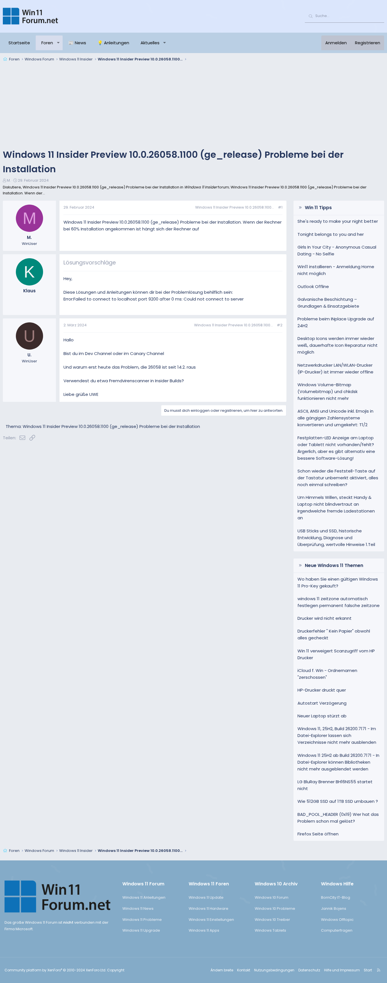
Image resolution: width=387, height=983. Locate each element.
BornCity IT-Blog (335, 897)
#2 (279, 325)
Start (368, 970)
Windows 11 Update (206, 897)
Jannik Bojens (333, 908)
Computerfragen (336, 930)
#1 (280, 207)
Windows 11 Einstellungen (211, 919)
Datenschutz (309, 970)
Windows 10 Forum (271, 897)
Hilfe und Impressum (342, 970)
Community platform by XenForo (55, 970)
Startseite (19, 43)
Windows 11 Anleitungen (143, 897)
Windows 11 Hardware (208, 908)
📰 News (77, 43)
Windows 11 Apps (204, 930)
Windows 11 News (138, 908)
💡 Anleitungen (113, 43)
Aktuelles (150, 43)
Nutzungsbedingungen (274, 970)
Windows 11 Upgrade (141, 930)
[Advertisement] (193, 106)
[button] (58, 42)
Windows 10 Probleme (275, 908)
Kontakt (243, 970)
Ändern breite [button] (221, 970)
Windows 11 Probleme (142, 919)
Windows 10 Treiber (272, 919)
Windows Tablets (270, 930)
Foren (47, 43)
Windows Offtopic (337, 919)
